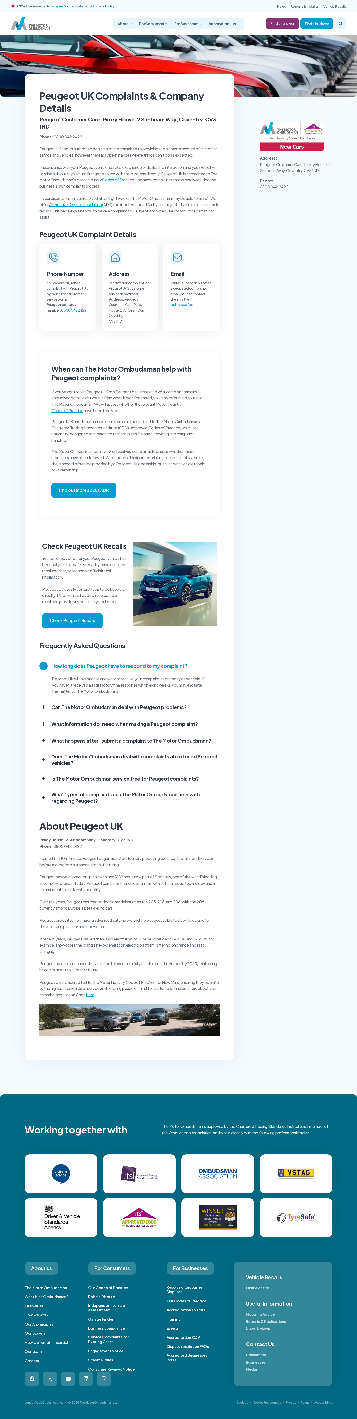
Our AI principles (39, 1324)
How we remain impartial (46, 1342)
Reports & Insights (305, 6)
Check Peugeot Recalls (72, 620)
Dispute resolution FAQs (188, 1346)
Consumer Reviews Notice (111, 1369)
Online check (257, 1287)
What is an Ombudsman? (46, 1296)
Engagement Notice (106, 1350)
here (90, 994)
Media (251, 1369)
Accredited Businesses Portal (187, 1357)
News (281, 6)
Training (174, 1319)
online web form (183, 304)
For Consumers (151, 23)
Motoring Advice (260, 1314)
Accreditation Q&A (183, 1337)
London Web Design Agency (44, 1402)
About (123, 23)
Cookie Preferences (267, 1402)
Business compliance (106, 1328)
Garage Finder (100, 1319)
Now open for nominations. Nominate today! (81, 6)
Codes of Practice (118, 179)
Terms (305, 1402)
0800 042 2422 (73, 310)
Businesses (255, 1362)
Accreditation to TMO (186, 1310)
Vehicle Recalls (334, 6)
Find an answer (282, 23)
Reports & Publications (266, 1321)
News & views (258, 1328)
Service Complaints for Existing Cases (108, 1339)
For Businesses (186, 23)
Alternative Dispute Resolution (75, 204)
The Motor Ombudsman (46, 1287)
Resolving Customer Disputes (184, 1289)
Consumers (256, 1354)
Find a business (317, 23)
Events (172, 1328)
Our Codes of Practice (108, 1287)
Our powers (35, 1333)
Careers (32, 1360)
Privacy (291, 1402)
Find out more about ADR (84, 490)
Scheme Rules (100, 1359)
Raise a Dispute (101, 1296)
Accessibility (323, 1402)
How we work (37, 1314)
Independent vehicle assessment (106, 1307)
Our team (33, 1351)
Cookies (242, 1402)
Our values (34, 1305)
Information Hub (223, 23)
